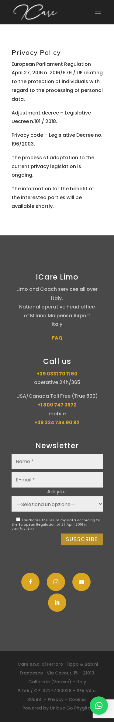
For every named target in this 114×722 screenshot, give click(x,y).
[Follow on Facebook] (30, 582)
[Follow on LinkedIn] (57, 602)
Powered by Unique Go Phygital (57, 708)
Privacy (56, 699)
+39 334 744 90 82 (57, 422)
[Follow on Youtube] (81, 582)
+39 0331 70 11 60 (57, 373)
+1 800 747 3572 (57, 404)
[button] (99, 705)
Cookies (78, 699)
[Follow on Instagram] (56, 582)
